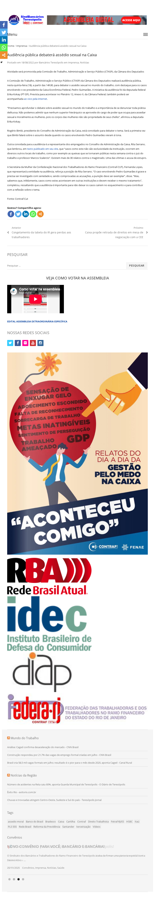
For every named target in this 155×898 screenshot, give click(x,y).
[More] (40, 214)
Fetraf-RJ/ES (117, 821)
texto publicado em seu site (42, 148)
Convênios (28, 867)
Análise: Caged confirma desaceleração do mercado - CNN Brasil (42, 747)
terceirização (83, 826)
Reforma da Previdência (46, 826)
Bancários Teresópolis (51, 62)
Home (10, 46)
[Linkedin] (25, 214)
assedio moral (16, 821)
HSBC (129, 821)
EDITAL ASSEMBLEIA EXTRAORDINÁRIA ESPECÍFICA (37, 321)
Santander (68, 826)
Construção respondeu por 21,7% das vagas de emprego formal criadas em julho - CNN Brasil (59, 755)
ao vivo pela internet (35, 99)
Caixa (61, 821)
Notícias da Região (24, 775)
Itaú (137, 821)
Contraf (81, 821)
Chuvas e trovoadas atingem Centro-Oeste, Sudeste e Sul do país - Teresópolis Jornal (54, 800)
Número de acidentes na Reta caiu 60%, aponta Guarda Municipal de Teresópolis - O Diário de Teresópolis (66, 784)
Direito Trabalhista (98, 821)
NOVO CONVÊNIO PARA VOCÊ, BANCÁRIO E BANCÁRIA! (56, 846)
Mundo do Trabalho (25, 738)
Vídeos (96, 826)
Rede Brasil (25, 826)
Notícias (84, 62)
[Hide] (1, 62)
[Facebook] (11, 214)
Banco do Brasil (34, 821)
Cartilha (70, 821)
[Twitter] (18, 214)
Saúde (60, 867)
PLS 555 (12, 826)
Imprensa (21, 46)
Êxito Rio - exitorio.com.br (21, 792)
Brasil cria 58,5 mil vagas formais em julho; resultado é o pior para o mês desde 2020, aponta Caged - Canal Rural (69, 762)
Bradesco (50, 821)
